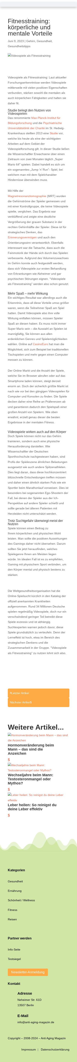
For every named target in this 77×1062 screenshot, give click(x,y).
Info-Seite (14, 949)
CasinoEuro (40, 344)
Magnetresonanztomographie (27, 196)
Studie (54, 133)
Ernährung (15, 890)
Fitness (12, 910)
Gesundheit (44, 41)
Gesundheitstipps (19, 46)
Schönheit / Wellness (21, 900)
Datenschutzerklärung (55, 1049)
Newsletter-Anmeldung (28, 972)
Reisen (12, 919)
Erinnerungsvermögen (22, 237)
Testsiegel (14, 959)
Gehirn (30, 41)
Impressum (29, 1049)
